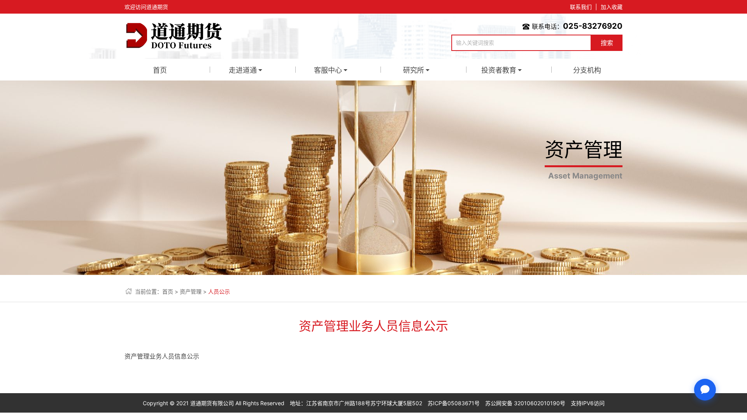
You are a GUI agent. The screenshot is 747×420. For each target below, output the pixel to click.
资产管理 (191, 291)
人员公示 (219, 291)
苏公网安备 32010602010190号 (525, 403)
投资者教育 (498, 70)
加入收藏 (611, 7)
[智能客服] (705, 390)
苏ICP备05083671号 (454, 403)
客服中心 (328, 70)
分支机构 (587, 70)
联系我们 (581, 7)
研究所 (413, 70)
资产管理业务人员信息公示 (161, 356)
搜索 (607, 43)
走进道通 (243, 70)
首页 (160, 70)
